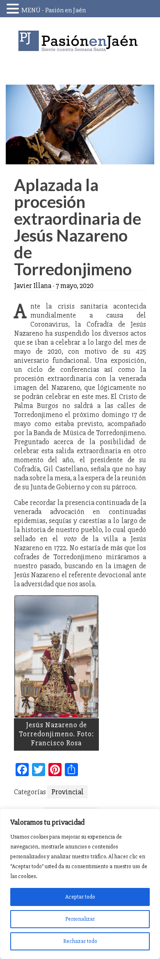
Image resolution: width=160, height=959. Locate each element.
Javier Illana (32, 285)
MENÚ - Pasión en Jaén (53, 10)
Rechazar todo (80, 941)
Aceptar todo (80, 896)
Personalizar (80, 918)
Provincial (67, 791)
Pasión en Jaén (80, 40)
